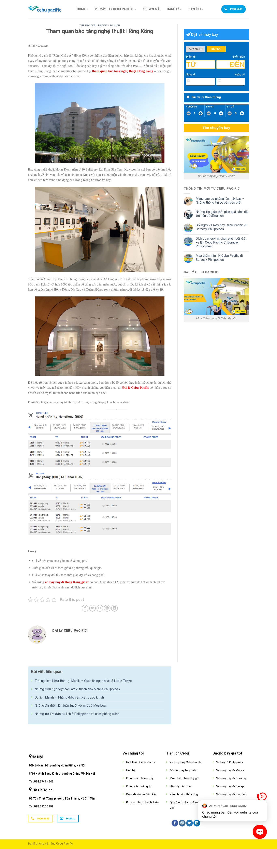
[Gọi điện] (262, 798)
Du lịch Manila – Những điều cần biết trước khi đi (69, 697)
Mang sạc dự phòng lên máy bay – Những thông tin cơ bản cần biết (220, 200)
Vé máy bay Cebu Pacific (114, 9)
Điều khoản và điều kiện (141, 794)
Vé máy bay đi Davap (230, 786)
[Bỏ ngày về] (242, 81)
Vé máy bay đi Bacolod (231, 794)
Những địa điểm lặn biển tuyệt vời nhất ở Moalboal (70, 705)
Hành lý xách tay (181, 786)
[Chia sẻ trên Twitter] (92, 608)
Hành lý (173, 9)
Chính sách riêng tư (139, 786)
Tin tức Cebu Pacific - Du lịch (99, 25)
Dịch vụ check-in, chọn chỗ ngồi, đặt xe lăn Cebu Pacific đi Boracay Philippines (221, 242)
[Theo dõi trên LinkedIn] (196, 823)
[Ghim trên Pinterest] (107, 608)
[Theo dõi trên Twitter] (189, 823)
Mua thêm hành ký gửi (184, 778)
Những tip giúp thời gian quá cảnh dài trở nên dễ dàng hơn (222, 214)
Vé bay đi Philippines (229, 762)
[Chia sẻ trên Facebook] (85, 608)
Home (81, 9)
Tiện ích (194, 9)
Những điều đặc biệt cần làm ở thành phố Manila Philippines (77, 689)
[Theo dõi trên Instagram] (182, 823)
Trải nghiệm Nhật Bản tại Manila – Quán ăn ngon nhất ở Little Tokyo (83, 681)
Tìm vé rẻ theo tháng (206, 97)
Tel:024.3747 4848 (41, 781)
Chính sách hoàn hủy (140, 778)
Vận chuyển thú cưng (184, 794)
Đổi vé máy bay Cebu (183, 770)
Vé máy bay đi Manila (230, 770)
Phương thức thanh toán (142, 802)
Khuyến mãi (152, 9)
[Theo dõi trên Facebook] (175, 823)
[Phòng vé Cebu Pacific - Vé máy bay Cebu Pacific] (48, 9)
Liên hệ (130, 770)
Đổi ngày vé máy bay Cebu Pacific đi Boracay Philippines (221, 227)
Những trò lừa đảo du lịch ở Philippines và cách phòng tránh (77, 714)
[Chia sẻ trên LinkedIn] (114, 608)
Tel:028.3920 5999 (41, 806)
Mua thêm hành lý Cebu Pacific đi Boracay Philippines (219, 257)
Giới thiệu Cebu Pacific (141, 762)
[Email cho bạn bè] (100, 608)
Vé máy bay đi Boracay (231, 778)
